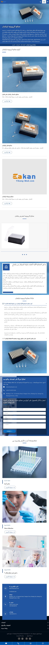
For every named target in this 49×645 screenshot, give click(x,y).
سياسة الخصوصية (20, 635)
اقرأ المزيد (6, 101)
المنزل (13, 44)
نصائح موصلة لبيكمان (7, 196)
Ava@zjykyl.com (12, 591)
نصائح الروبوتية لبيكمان (31, 44)
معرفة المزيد (9, 487)
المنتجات (18, 44)
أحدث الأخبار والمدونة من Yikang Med (24, 441)
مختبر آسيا (7, 483)
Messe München (8, 528)
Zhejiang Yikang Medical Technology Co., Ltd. (22, 633)
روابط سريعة (4, 628)
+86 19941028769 (13, 605)
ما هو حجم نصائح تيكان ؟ (10, 573)
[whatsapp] (30, 643)
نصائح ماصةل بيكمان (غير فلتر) (10, 94)
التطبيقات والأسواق (5, 625)
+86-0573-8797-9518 (13, 604)
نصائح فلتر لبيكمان (7, 145)
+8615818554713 (12, 613)
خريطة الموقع (30, 635)
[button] (22, 254)
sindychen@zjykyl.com (14, 588)
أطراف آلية (23, 44)
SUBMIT (9, 431)
